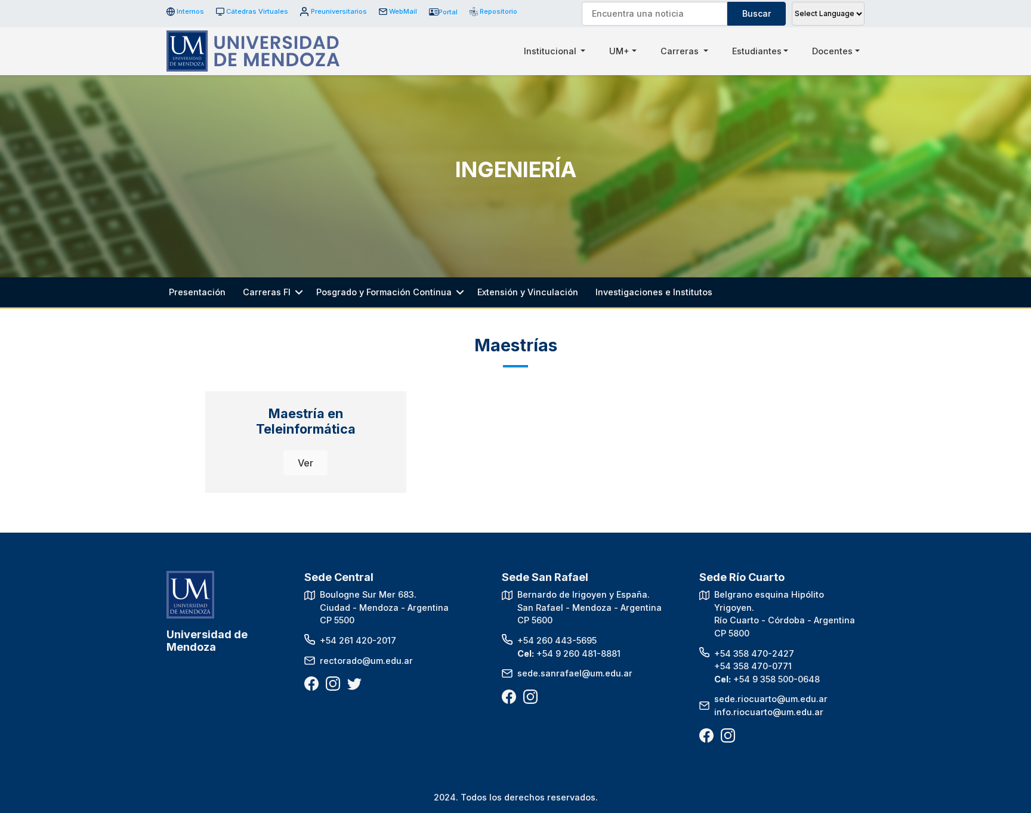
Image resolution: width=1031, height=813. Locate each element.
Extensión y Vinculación (527, 292)
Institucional (551, 51)
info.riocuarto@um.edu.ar (768, 712)
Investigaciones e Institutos (653, 292)
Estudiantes (757, 51)
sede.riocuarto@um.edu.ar (771, 699)
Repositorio (494, 11)
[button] (305, 462)
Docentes (832, 51)
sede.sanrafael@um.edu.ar (574, 673)
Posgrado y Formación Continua (384, 292)
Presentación (197, 292)
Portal (448, 12)
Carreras (680, 51)
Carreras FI (267, 292)
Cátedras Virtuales (257, 11)
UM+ (619, 51)
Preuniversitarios (338, 11)
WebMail (403, 11)
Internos (190, 11)
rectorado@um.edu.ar (366, 661)
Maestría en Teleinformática (306, 421)
